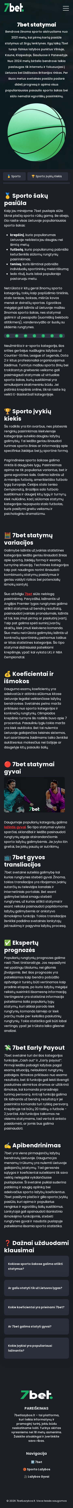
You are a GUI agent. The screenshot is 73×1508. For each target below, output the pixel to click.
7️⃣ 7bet (36, 1462)
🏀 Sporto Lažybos (36, 1469)
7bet (28, 594)
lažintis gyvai (15, 827)
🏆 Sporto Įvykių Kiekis (46, 176)
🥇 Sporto (14, 176)
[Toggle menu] (66, 8)
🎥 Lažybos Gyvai (36, 1477)
